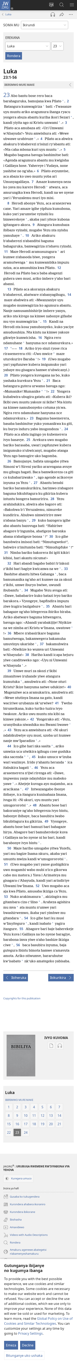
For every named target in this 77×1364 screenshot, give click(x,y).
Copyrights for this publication (21, 998)
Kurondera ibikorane (19, 1212)
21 (48, 380)
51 (6, 864)
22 (53, 391)
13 (9, 289)
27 (36, 482)
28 (53, 498)
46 (36, 767)
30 (51, 536)
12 (59, 267)
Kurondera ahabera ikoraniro (24, 1204)
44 (9, 746)
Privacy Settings (30, 1333)
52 (38, 885)
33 (66, 568)
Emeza (11, 1345)
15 (45, 321)
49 (47, 821)
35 (48, 606)
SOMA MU (11, 25)
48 (35, 805)
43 (10, 730)
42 (32, 719)
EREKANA (12, 37)
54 (26, 918)
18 (21, 348)
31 (6, 552)
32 (9, 563)
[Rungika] (62, 14)
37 (42, 644)
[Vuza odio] (52, 14)
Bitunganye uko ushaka (24, 1355)
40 (69, 687)
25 (28, 439)
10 (27, 235)
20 (6, 375)
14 (69, 294)
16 (40, 337)
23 (6, 95)
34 (26, 590)
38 (27, 654)
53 (6, 896)
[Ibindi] (71, 14)
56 (18, 945)
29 (34, 520)
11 (6, 251)
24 (66, 429)
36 (10, 633)
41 (57, 703)
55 (22, 928)
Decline (27, 1345)
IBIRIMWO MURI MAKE (19, 1100)
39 (9, 670)
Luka (8, 14)
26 (9, 461)
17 (6, 348)
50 (9, 848)
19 (44, 359)
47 (27, 789)
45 (34, 756)
